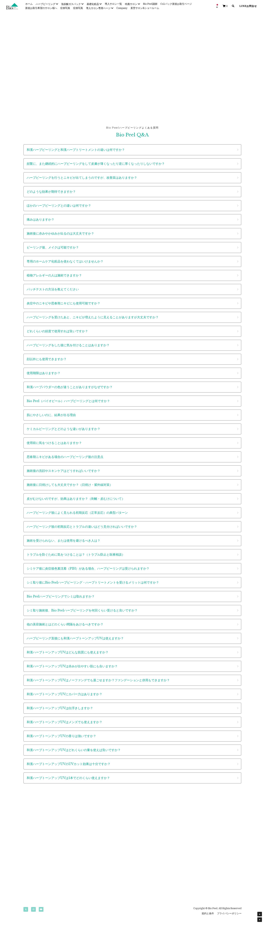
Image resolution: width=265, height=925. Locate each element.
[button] (132, 148)
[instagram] (33, 907)
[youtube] (41, 907)
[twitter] (25, 907)
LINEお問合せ (248, 6)
